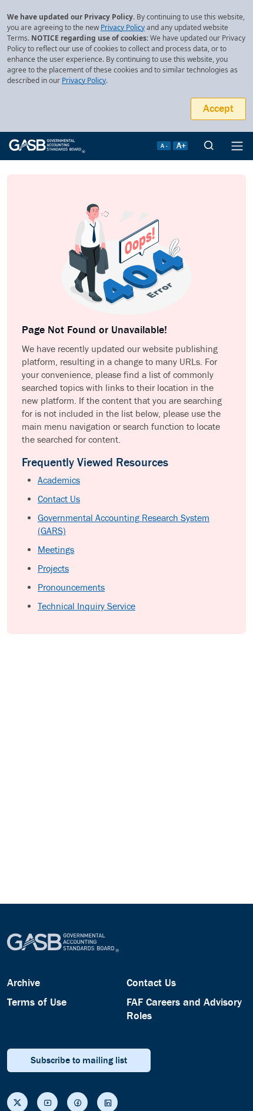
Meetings (56, 550)
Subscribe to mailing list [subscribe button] (79, 1060)
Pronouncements (71, 588)
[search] (209, 146)
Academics (59, 481)
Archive (23, 983)
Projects (53, 569)
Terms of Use (36, 1002)
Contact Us (59, 499)
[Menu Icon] (237, 146)
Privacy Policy (123, 27)
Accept (218, 108)
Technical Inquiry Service (86, 607)
